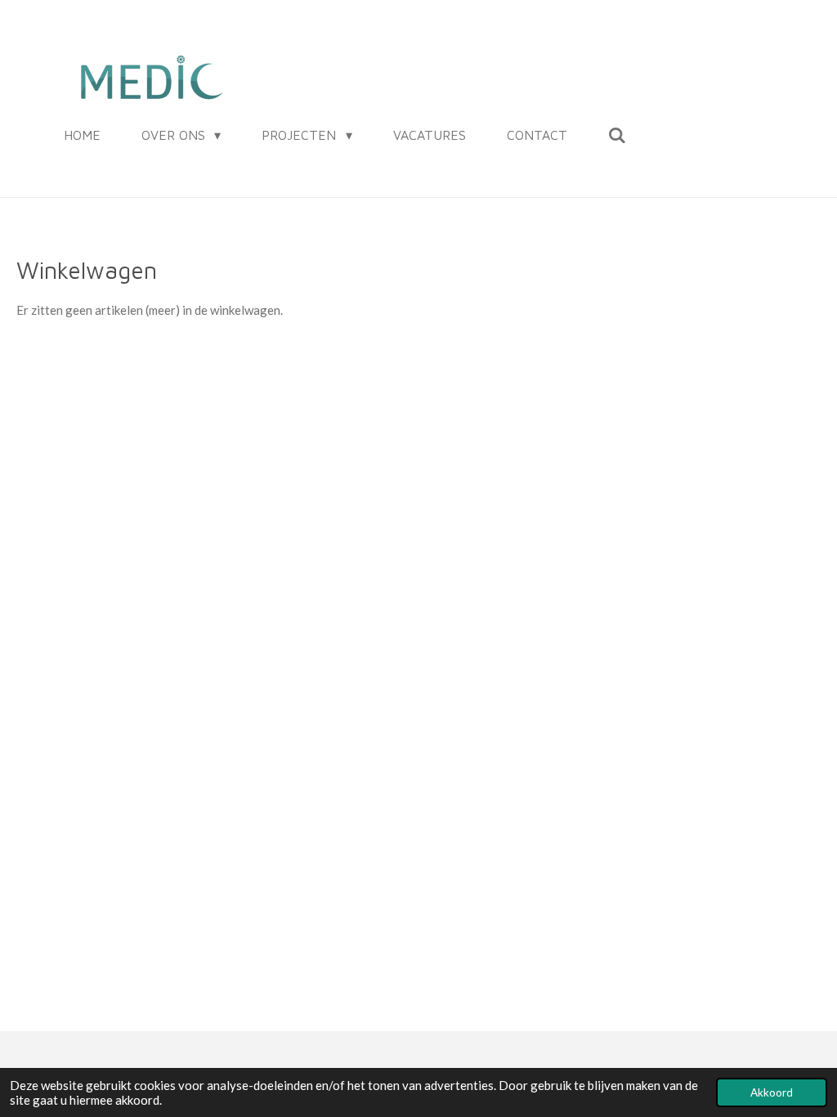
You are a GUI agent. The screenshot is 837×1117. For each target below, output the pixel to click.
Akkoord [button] (771, 1092)
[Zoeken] (617, 135)
